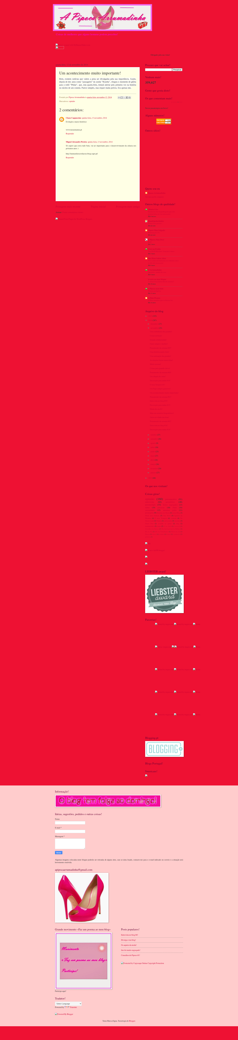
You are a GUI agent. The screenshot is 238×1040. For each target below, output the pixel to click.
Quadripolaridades (156, 221)
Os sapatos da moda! (129, 945)
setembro (154, 439)
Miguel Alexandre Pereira (76, 141)
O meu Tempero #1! (157, 384)
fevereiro (154, 468)
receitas (177, 521)
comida (161, 534)
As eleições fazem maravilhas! (161, 360)
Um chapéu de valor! (158, 376)
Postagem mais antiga (128, 206)
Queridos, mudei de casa (157, 272)
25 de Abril (167, 526)
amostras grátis (170, 510)
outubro (154, 434)
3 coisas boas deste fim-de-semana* (161, 281)
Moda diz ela (175, 532)
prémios (147, 537)
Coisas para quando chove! (160, 368)
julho (153, 447)
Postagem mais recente (68, 206)
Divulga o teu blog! (128, 940)
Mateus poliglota (154, 291)
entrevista (149, 501)
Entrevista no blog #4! (129, 935)
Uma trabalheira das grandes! (161, 331)
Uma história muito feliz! (159, 352)
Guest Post (149, 523)
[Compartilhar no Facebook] (127, 97)
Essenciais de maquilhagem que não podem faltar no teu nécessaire (161, 212)
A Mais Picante (154, 298)
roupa (159, 526)
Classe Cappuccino (73, 118)
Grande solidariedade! (158, 339)
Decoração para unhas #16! (160, 380)
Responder (70, 133)
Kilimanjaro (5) (153, 232)
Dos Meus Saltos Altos (157, 258)
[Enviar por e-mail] (119, 97)
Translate (73, 1007)
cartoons (174, 518)
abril (153, 460)
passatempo (150, 504)
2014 (150, 320)
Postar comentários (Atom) (72, 212)
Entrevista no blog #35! (159, 401)
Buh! (150, 242)
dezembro (155, 323)
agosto (153, 443)
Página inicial (98, 206)
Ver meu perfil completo (154, 197)
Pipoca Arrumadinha (156, 193)
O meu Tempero (161, 518)
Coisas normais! (156, 335)
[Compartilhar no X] (124, 97)
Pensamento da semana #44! (160, 372)
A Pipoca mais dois (155, 288)
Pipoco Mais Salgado (156, 230)
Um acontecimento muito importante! (164, 392)
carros (154, 534)
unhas (147, 507)
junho (153, 451)
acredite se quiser (165, 523)
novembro (155, 328)
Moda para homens (152, 515)
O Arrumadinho (155, 270)
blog (177, 523)
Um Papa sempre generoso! (160, 388)
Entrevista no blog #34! (159, 425)
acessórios (170, 501)
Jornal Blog (176, 513)
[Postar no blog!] (121, 97)
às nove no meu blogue (157, 279)
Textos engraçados (170, 504)
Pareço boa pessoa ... (155, 223)
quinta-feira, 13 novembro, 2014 (94, 118)
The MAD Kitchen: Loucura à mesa (161, 251)
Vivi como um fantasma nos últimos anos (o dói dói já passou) (163, 261)
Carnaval (177, 526)
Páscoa (147, 534)
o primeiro (176, 534)
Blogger (132, 1020)
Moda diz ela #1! (156, 409)
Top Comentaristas (174, 102)
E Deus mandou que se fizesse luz (160, 300)
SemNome (180, 102)
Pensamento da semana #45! (160, 348)
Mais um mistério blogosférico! (162, 413)
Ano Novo (167, 515)
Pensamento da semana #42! (160, 421)
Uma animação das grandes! (160, 356)
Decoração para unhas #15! (160, 405)
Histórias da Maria (163, 513)
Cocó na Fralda (154, 249)
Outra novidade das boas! (159, 417)
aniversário (168, 521)
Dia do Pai (148, 532)
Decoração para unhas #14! (160, 429)
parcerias (161, 507)
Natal (175, 507)
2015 (150, 316)
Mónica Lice (153, 209)
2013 (150, 478)
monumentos (149, 526)
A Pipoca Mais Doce (156, 239)
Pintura (158, 521)
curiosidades (150, 510)
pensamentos (171, 499)
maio (153, 455)
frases (168, 534)
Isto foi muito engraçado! (130, 950)
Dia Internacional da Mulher (171, 529)
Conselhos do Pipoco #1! (130, 955)
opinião (72, 101)
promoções (149, 512)
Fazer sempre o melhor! (159, 343)
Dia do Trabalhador (161, 532)
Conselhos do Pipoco (152, 529)
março (153, 464)
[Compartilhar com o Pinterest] (129, 97)
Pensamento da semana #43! (160, 397)
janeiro (153, 472)
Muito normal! (155, 364)
